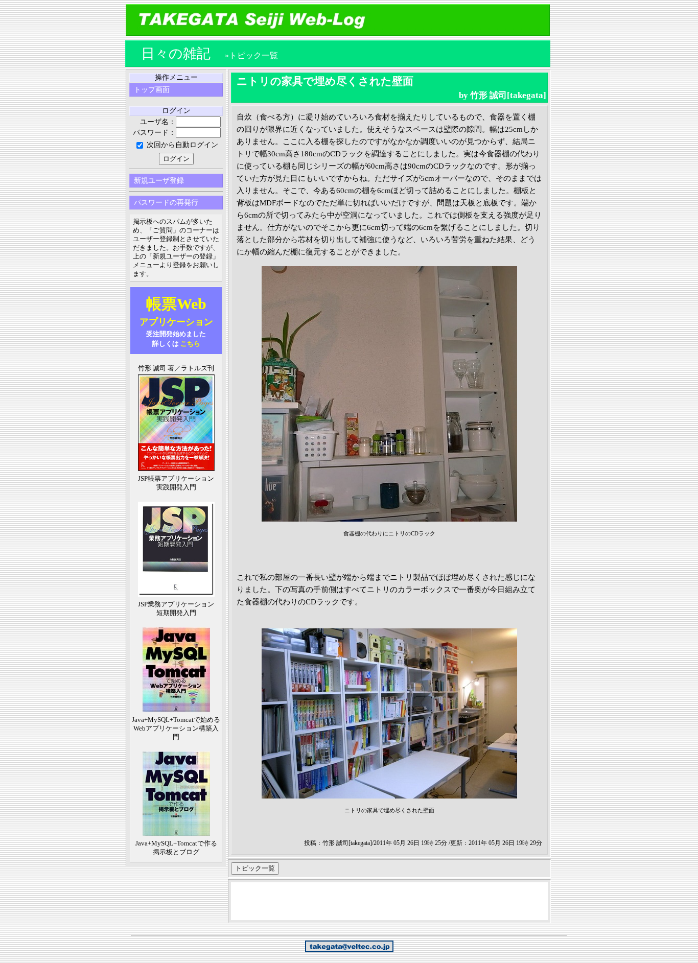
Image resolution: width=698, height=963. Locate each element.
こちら (190, 343)
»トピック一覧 (251, 55)
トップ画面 (152, 89)
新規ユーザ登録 (159, 180)
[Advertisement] (389, 902)
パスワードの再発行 (166, 202)
